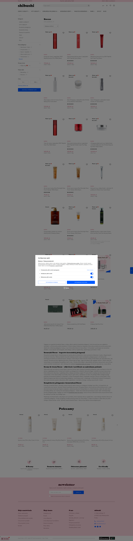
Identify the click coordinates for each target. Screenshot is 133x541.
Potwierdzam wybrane (52, 282)
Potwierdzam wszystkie (81, 282)
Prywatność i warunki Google (55, 265)
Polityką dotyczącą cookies (73, 263)
